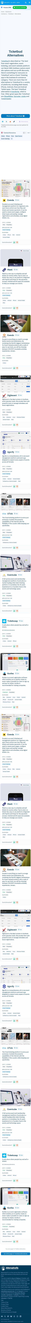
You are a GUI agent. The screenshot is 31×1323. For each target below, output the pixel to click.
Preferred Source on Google (9, 1312)
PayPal (10, 1298)
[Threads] (14, 1316)
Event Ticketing (6, 229)
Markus (18, 1278)
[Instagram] (17, 1316)
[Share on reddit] (10, 121)
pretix (23, 96)
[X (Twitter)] (5, 1316)
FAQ (2, 1300)
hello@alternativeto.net (7, 1291)
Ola (13, 1278)
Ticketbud (5, 61)
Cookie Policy (4, 1306)
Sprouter (17, 96)
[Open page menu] (29, 2)
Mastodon (17, 1293)
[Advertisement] (15, 31)
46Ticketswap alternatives (8, 630)
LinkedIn (16, 1294)
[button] (17, 200)
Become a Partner (6, 1310)
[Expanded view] (24, 133)
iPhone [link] (8, 136)
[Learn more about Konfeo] (4, 674)
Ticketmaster (6, 99)
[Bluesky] (11, 1316)
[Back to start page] (2, 2)
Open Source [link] (18, 136)
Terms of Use (4, 1302)
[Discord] (2, 1316)
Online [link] (3, 136)
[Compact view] (26, 133)
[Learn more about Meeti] (4, 270)
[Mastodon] (8, 1316)
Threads (3, 1294)
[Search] (25, 2)
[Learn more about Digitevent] (4, 395)
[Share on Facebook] (2, 121)
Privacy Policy (5, 1304)
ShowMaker (8, 96)
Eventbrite (15, 91)
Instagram (9, 1294)
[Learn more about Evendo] (4, 335)
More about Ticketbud (14, 116)
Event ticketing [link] (5, 139)
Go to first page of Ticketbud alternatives (15, 1254)
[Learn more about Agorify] (4, 452)
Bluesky (23, 1293)
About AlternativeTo (6, 1308)
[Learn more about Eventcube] (4, 575)
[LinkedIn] (20, 1316)
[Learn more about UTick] (4, 514)
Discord (21, 1291)
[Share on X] (6, 121)
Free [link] (12, 136)
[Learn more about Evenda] (4, 200)
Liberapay (3, 1298)
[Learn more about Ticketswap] (4, 621)
